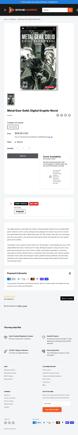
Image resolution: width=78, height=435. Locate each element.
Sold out (23, 156)
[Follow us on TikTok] (13, 422)
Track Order (47, 370)
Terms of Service (9, 398)
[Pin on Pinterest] (61, 115)
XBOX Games (8, 376)
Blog (44, 385)
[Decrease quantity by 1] (17, 148)
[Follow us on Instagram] (9, 422)
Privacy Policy (8, 401)
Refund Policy (8, 404)
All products (12, 19)
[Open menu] (5, 10)
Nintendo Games (9, 370)
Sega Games (8, 379)
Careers (6, 407)
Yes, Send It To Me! (52, 409)
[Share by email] (69, 115)
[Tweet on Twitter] (65, 115)
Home (5, 19)
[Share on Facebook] (57, 115)
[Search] (70, 10)
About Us (7, 395)
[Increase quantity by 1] (29, 148)
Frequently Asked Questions (52, 376)
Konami (9, 115)
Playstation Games (10, 373)
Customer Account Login (51, 373)
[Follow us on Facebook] (5, 422)
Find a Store (47, 379)
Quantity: (10, 148)
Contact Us (46, 382)
